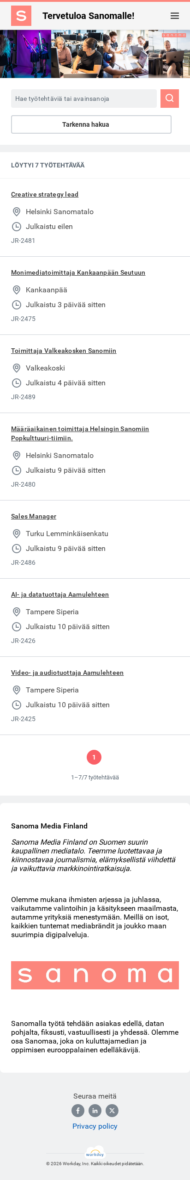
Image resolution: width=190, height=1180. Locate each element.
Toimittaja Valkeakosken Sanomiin (64, 350)
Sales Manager (33, 516)
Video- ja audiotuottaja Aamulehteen (67, 672)
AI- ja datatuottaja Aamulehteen (60, 594)
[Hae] (169, 98)
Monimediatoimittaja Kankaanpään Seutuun (78, 272)
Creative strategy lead (44, 194)
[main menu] (175, 16)
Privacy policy (95, 1126)
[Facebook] (77, 1110)
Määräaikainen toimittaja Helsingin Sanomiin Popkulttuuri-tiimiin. (80, 433)
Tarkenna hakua (85, 124)
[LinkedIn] (95, 1110)
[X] (112, 1110)
